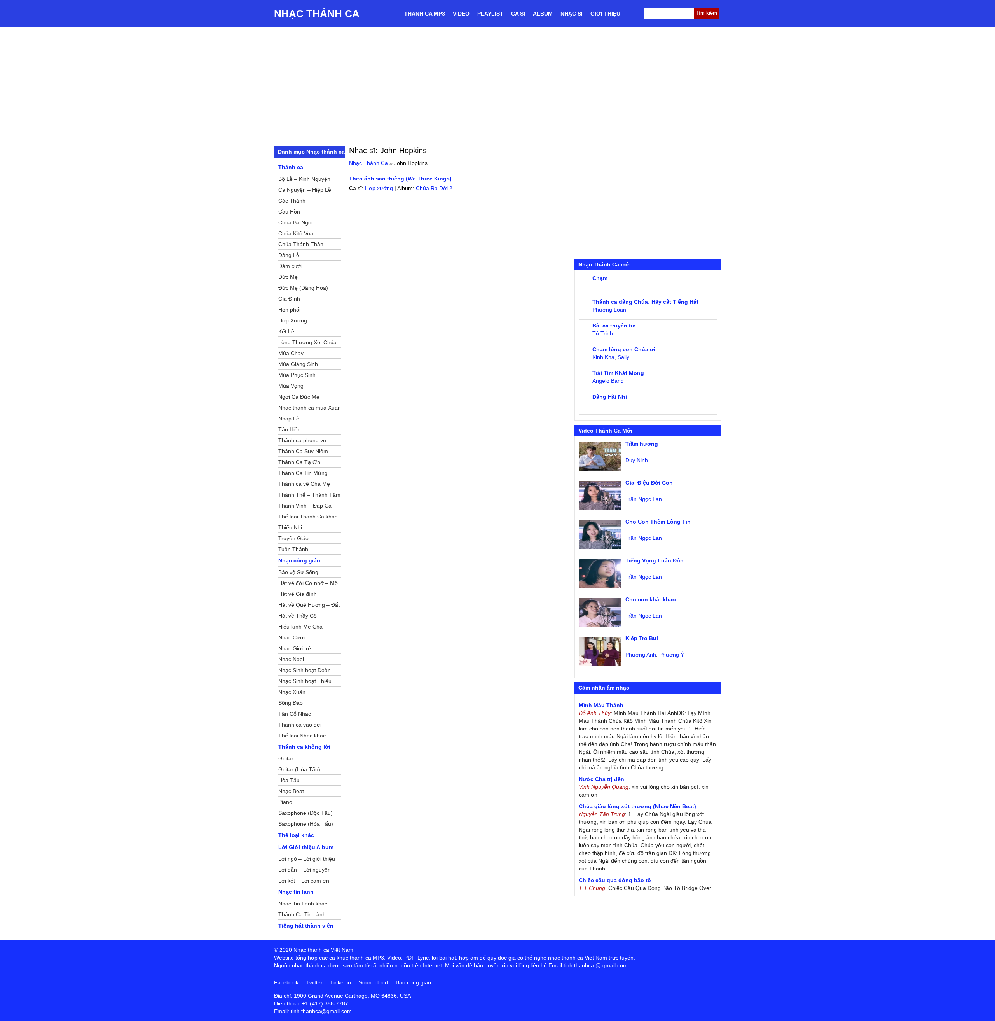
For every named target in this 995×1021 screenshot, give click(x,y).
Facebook (286, 982)
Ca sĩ (518, 14)
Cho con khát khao (650, 599)
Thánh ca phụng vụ (302, 440)
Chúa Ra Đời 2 (434, 188)
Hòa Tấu (289, 780)
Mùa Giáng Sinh (298, 364)
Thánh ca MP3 (424, 14)
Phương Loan (609, 309)
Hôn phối (289, 309)
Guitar (285, 758)
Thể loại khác (296, 835)
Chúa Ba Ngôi (295, 222)
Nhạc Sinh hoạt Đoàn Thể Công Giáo (304, 671)
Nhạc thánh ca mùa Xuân (309, 408)
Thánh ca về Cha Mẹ (304, 484)
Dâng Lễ (288, 255)
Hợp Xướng (292, 320)
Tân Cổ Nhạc (294, 714)
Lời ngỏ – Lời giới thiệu (306, 859)
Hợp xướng (379, 188)
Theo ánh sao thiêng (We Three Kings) (400, 178)
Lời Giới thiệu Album (305, 847)
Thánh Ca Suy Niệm (303, 451)
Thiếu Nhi (290, 527)
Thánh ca (290, 167)
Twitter (314, 982)
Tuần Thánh (293, 549)
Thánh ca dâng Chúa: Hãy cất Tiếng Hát (645, 302)
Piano (285, 802)
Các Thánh (291, 201)
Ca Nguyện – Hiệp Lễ (304, 190)
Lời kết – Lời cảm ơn (303, 880)
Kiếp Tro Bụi (641, 638)
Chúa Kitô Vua (295, 233)
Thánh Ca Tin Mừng (303, 473)
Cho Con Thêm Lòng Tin (658, 521)
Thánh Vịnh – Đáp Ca (305, 506)
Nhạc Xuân (291, 692)
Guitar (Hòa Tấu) (299, 769)
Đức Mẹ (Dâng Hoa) (303, 288)
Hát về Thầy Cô (297, 616)
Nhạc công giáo (299, 560)
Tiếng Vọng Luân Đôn (654, 560)
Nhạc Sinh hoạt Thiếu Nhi (305, 682)
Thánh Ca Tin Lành (302, 914)
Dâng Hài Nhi (609, 397)
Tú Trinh (602, 333)
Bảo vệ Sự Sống (298, 572)
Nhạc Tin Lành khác (302, 903)
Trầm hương (641, 444)
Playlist (490, 14)
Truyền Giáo (293, 538)
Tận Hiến (289, 429)
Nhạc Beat (291, 791)
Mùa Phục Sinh (297, 375)
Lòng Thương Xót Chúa (307, 342)
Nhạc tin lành (296, 892)
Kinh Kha (603, 357)
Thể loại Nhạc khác (302, 735)
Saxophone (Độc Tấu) (305, 813)
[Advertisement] (497, 85)
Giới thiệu (605, 14)
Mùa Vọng (291, 386)
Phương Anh (640, 654)
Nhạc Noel (291, 659)
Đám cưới (290, 266)
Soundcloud (373, 982)
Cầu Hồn (289, 211)
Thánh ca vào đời (299, 725)
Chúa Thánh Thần (300, 244)
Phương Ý (671, 654)
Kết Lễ (286, 331)
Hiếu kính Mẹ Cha (300, 626)
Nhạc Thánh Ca (317, 13)
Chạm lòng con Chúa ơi (623, 349)
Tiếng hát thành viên (305, 926)
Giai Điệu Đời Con (649, 483)
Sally (623, 357)
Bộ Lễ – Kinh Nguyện (304, 179)
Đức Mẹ (288, 277)
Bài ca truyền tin (614, 325)
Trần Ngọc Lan (643, 499)
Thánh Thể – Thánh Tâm (309, 495)
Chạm (599, 278)
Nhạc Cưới (291, 637)
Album (543, 14)
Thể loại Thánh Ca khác (307, 516)
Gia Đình (289, 299)
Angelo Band (608, 381)
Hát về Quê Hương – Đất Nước (309, 606)
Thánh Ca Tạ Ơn (299, 462)
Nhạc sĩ (571, 14)
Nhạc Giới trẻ (294, 648)
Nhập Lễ (288, 418)
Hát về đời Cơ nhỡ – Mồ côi (308, 584)
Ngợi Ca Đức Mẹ (298, 397)
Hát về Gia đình (297, 594)
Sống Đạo (290, 703)
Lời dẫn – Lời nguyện (304, 870)
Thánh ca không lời (304, 747)
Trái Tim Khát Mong (618, 373)
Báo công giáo (413, 982)
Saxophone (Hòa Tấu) (305, 824)
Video (461, 14)
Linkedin (340, 982)
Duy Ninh (636, 460)
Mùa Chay (291, 353)
